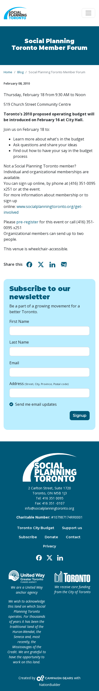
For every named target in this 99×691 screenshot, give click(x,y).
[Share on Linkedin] (53, 264)
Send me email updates (36, 404)
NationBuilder (49, 684)
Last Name (19, 342)
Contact (73, 537)
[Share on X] (42, 264)
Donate (51, 537)
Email (14, 362)
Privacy (49, 546)
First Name (19, 321)
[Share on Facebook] (30, 264)
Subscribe (28, 537)
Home (8, 72)
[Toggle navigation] (88, 13)
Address (38, 383)
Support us (72, 528)
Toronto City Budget (35, 528)
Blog (20, 72)
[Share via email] (65, 264)
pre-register (27, 222)
